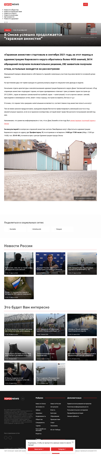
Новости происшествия (13, 11)
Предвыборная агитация (75, 413)
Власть (52, 410)
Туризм (38, 426)
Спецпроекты (40, 422)
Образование (54, 416)
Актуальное (54, 407)
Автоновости (9, 17)
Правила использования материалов (79, 403)
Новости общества (11, 10)
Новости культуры (11, 15)
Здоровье (39, 413)
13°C (85, 4)
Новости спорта (10, 13)
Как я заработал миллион (41, 429)
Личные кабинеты (73, 416)
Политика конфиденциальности (77, 407)
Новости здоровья (11, 19)
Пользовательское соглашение (77, 410)
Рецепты (38, 433)
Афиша (38, 410)
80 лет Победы (55, 429)
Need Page (21, 448)
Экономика (54, 426)
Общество (39, 419)
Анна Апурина (91, 33)
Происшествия (55, 419)
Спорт (52, 422)
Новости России (55, 403)
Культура (53, 413)
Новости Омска (41, 403)
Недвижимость (41, 416)
